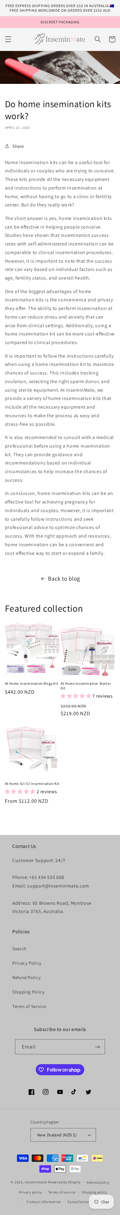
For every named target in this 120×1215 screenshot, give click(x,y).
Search (19, 948)
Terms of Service (29, 1006)
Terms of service (62, 1192)
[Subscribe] (97, 1046)
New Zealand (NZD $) (57, 1135)
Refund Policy (26, 977)
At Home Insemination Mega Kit (31, 683)
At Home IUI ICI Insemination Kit (32, 783)
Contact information (44, 1201)
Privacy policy (30, 1192)
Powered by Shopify (64, 1182)
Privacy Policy (27, 963)
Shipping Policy (28, 992)
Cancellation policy (83, 1201)
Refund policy (98, 1182)
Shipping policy (94, 1192)
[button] (8, 39)
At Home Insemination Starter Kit (86, 686)
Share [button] (18, 146)
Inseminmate (36, 1182)
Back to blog (64, 578)
